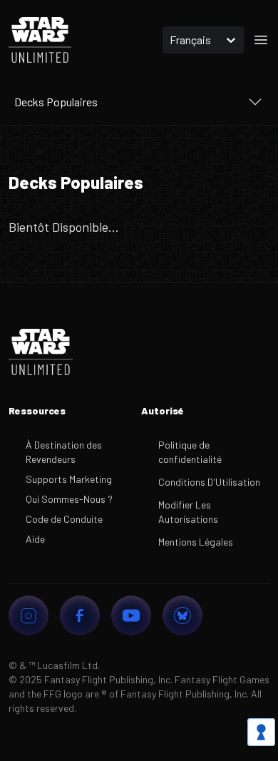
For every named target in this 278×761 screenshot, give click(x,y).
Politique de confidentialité (190, 452)
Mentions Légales (195, 542)
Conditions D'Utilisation (209, 482)
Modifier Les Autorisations (188, 512)
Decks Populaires (56, 101)
